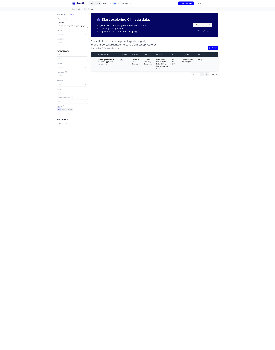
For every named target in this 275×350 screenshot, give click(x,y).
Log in (199, 3)
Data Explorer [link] (89, 9)
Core (63, 109)
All (59, 109)
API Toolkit (126, 3)
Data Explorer (61, 14)
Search (72, 14)
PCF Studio (109, 3)
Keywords (60, 22)
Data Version (61, 119)
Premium (70, 109)
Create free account (203, 25)
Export (214, 48)
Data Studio (94, 3)
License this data (186, 3)
